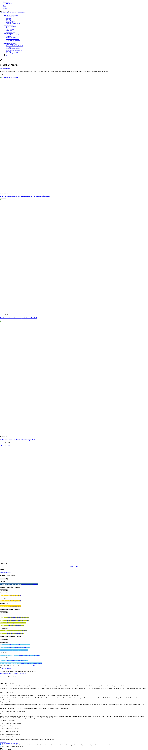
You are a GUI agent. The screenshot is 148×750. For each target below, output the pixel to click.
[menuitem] (75, 6)
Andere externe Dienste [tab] (5, 714)
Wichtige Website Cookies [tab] (6, 692)
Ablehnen (15, 743)
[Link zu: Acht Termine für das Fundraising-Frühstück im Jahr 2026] (3, 199)
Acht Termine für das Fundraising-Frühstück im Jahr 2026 (18, 318)
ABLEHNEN (22, 673)
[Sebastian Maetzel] (1, 61)
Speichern (10, 743)
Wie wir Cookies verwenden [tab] (7, 683)
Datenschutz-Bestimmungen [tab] (7, 736)
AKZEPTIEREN (4, 673)
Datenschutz (29, 665)
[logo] (12, 12)
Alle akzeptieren (4, 743)
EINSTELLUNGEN (14, 673)
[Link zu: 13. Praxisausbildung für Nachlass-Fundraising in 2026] (3, 321)
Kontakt (5, 8)
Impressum (22, 665)
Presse (4, 6)
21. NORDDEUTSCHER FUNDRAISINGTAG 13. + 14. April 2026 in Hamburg (25, 196)
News (4, 7)
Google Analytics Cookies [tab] (6, 702)
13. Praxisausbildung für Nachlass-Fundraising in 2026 (17, 440)
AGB (33, 665)
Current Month (4, 578)
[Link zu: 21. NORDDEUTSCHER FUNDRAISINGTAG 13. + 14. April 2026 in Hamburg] (74, 77)
